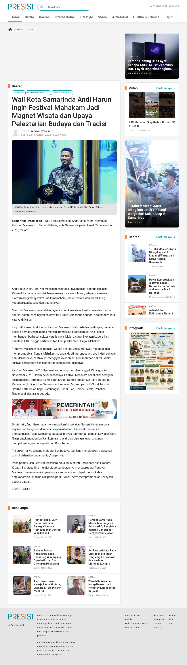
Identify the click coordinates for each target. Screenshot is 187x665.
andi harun (19, 93)
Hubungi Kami (132, 627)
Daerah (44, 17)
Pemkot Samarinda (62, 93)
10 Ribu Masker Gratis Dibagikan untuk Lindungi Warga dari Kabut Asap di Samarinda (147, 212)
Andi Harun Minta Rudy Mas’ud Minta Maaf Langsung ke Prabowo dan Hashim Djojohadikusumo (102, 557)
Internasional (65, 17)
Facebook (159, 615)
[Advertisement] (64, 261)
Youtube (158, 627)
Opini (169, 17)
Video (102, 17)
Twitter (157, 623)
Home (15, 17)
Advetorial (120, 17)
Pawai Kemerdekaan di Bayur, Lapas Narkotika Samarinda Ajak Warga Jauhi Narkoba (162, 286)
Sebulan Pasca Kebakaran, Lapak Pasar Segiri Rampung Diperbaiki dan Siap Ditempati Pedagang (47, 557)
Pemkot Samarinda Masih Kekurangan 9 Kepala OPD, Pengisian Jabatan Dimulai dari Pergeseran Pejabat (102, 526)
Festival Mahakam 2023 (38, 93)
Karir (171, 623)
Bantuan (173, 615)
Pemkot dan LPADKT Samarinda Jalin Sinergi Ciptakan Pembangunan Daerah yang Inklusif (47, 526)
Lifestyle (86, 17)
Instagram (159, 619)
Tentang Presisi (133, 615)
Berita (29, 17)
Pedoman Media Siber (136, 623)
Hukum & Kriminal (146, 17)
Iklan (171, 619)
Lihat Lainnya (166, 88)
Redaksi (129, 619)
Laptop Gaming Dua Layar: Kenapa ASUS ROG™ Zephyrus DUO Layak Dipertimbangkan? (150, 65)
